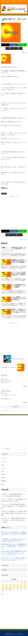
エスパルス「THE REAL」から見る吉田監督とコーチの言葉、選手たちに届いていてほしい (13, 500)
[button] (9, 48)
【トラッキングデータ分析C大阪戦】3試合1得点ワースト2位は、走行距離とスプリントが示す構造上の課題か (13, 506)
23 (25, 587)
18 (6, 587)
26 (10, 589)
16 (25, 586)
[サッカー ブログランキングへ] (4, 188)
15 (21, 586)
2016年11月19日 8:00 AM (6, 391)
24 (2, 589)
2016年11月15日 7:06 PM (6, 380)
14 (17, 586)
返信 (25, 386)
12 (10, 586)
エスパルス (4, 193)
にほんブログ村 (4, 183)
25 (6, 589)
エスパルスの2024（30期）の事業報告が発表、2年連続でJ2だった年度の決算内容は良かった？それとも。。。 (13, 553)
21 (17, 587)
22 (21, 587)
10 (2, 586)
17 (2, 587)
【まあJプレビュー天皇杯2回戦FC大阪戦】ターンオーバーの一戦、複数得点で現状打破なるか (13, 495)
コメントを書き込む (14, 406)
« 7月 (2, 593)
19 (10, 587)
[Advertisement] (14, 212)
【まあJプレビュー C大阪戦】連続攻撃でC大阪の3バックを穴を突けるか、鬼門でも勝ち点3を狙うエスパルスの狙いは (13, 520)
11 (6, 586)
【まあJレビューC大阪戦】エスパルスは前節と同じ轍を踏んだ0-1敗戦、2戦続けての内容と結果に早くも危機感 (14, 513)
